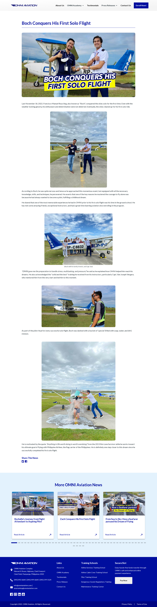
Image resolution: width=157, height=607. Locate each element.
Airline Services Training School (93, 568)
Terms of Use (142, 604)
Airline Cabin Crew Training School (94, 572)
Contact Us (126, 5)
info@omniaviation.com (23, 585)
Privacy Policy (127, 604)
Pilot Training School (89, 577)
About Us (60, 5)
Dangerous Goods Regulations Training (96, 582)
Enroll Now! (141, 5)
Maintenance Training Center (92, 587)
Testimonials (93, 5)
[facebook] (26, 461)
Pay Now (123, 580)
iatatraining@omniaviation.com (25, 588)
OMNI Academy (63, 572)
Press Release (62, 582)
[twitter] (23, 461)
